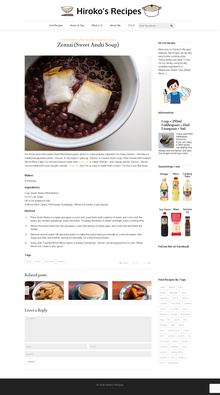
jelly (185, 319)
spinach (163, 352)
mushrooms (174, 330)
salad (175, 341)
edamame (185, 314)
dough (174, 314)
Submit (31, 361)
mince (181, 325)
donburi (163, 314)
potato (171, 336)
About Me (115, 25)
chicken (163, 303)
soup (184, 346)
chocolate (175, 303)
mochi (38, 261)
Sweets (112, 39)
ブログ (131, 25)
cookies (188, 303)
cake (183, 292)
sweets (60, 261)
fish (169, 319)
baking (172, 287)
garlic (177, 319)
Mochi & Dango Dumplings (93, 39)
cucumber (174, 309)
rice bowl (164, 341)
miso (162, 330)
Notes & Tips (77, 25)
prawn (181, 336)
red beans (49, 261)
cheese (185, 298)
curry (185, 309)
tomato (181, 357)
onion (186, 330)
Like (149, 263)
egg (162, 319)
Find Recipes (56, 25)
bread (163, 292)
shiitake (174, 346)
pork (162, 336)
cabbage (173, 292)
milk (173, 325)
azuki (28, 261)
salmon (184, 341)
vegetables (173, 363)
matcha (163, 325)
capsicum (164, 298)
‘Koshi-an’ (83, 161)
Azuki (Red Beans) (69, 39)
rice (189, 336)
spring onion (177, 352)
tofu (172, 357)
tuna (162, 363)
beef (181, 287)
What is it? (97, 25)
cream (163, 309)
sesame (163, 346)
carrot (175, 298)
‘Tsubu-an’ (73, 165)
